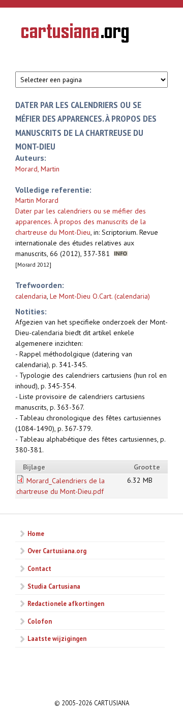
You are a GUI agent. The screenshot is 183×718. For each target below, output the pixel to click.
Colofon (39, 621)
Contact (39, 568)
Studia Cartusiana (53, 586)
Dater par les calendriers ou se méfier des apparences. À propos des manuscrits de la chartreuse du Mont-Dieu (80, 221)
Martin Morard (36, 200)
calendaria (31, 296)
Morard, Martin (37, 168)
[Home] (75, 34)
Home (35, 533)
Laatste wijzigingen (56, 638)
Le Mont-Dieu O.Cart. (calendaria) (100, 296)
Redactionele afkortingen (65, 603)
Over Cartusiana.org (56, 551)
